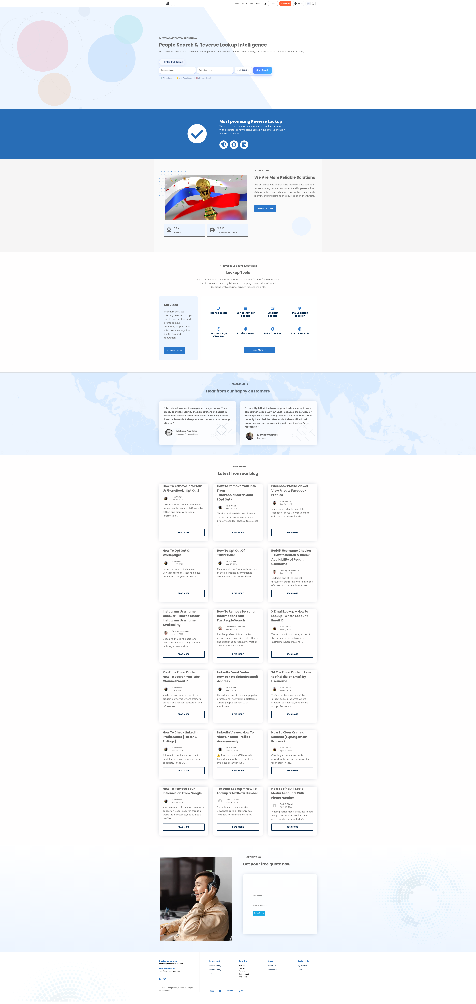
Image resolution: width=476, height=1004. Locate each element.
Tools (237, 3)
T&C (211, 973)
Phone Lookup (247, 3)
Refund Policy (215, 970)
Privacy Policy (215, 965)
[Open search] (265, 3)
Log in (273, 3)
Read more (183, 532)
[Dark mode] (313, 3)
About (258, 3)
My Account (303, 965)
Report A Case (265, 208)
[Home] (196, 3)
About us (272, 965)
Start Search (262, 70)
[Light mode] (308, 3)
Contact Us (272, 970)
